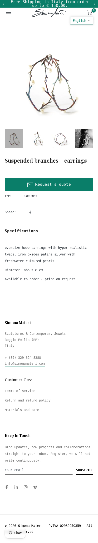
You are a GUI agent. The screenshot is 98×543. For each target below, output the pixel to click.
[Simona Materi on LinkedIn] (16, 487)
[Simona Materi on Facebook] (7, 487)
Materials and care (22, 410)
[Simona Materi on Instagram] (26, 487)
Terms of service (20, 391)
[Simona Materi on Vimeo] (35, 487)
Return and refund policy (27, 400)
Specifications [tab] (21, 231)
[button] (81, 20)
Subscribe (84, 470)
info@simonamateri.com (25, 363)
